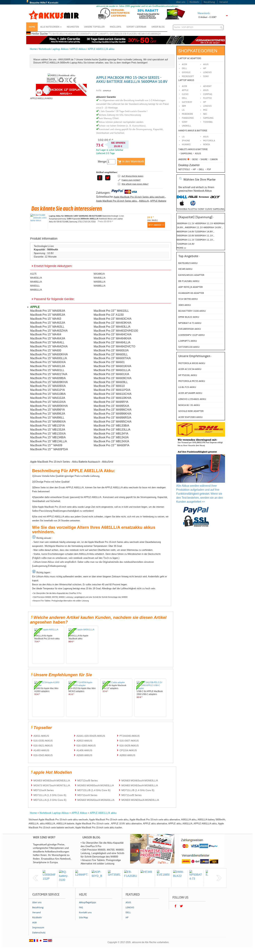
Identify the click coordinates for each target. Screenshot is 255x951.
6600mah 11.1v (186, 239)
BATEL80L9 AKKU (188, 263)
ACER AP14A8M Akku (190, 393)
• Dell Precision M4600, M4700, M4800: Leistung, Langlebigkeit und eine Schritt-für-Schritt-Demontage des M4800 (80, 597)
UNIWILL (186, 125)
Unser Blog (158, 26)
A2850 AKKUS (127, 755)
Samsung (186, 153)
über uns (180, 2)
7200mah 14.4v (185, 243)
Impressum (38, 927)
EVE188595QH (153, 34)
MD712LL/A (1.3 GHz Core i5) (49, 800)
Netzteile (184, 169)
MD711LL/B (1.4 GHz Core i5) (137, 790)
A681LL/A (144, 201)
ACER (184, 86)
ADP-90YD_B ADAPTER (190, 287)
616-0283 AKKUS (86, 745)
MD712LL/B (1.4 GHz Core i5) (93, 790)
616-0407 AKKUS (129, 740)
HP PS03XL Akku (187, 375)
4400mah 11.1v (194, 227)
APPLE (185, 90)
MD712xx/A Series (43, 790)
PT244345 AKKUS (129, 735)
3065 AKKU (184, 305)
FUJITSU (207, 98)
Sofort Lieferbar (136, 26)
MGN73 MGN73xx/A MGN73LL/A (51, 785)
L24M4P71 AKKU (187, 340)
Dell (184, 68)
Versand (223, 2)
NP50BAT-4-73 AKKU (189, 323)
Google (186, 72)
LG (183, 110)
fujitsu (192, 209)
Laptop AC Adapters (189, 58)
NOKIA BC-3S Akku (189, 405)
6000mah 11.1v (204, 235)
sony (201, 209)
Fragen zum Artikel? (131, 180)
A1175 (33, 274)
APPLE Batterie (158, 201)
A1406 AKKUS (84, 750)
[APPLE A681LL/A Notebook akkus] (61, 75)
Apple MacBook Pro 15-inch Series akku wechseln (139, 197)
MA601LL (35, 285)
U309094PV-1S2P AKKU (191, 335)
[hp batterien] (193, 204)
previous (35, 878)
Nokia (206, 144)
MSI (205, 110)
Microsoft (188, 76)
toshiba (182, 209)
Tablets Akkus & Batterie (193, 149)
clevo (208, 209)
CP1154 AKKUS (128, 750)
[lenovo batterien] (204, 198)
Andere (182, 159)
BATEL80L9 (59, 34)
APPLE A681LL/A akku (101, 49)
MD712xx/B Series (87, 780)
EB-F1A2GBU (130, 34)
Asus (206, 64)
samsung (218, 209)
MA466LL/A (36, 282)
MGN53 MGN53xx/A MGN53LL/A (51, 780)
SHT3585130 (115, 34)
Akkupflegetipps (87, 902)
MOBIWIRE (187, 114)
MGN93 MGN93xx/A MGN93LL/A (95, 785)
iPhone (186, 140)
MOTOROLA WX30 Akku (191, 363)
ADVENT (207, 86)
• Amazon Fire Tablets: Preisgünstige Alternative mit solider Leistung (60, 601)
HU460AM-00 (72, 34)
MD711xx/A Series (87, 795)
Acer (184, 64)
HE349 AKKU (185, 269)
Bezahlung (209, 2)
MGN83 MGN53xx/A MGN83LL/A (139, 785)
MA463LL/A (36, 278)
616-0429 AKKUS (129, 745)
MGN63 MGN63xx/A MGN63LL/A (139, 780)
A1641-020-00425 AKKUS (90, 735)
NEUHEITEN (73, 26)
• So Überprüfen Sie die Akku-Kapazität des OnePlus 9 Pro (56, 593)
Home (32, 26)
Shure (203, 159)
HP (204, 68)
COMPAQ (207, 94)
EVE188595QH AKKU (189, 328)
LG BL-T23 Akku (187, 387)
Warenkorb (204, 13)
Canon (214, 159)
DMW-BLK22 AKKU (188, 316)
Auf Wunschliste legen (132, 176)
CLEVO (185, 94)
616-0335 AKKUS (43, 740)
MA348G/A (99, 274)
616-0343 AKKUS (43, 755)
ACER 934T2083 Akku (190, 417)
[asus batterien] (193, 198)
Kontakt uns (85, 912)
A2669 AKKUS (84, 755)
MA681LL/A (36, 289)
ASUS (206, 90)
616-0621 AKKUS (43, 745)
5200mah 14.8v (204, 231)
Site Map (83, 917)
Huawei (186, 144)
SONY (185, 122)
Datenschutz (38, 932)
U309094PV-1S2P (88, 34)
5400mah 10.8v (186, 235)
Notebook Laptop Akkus (53, 49)
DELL (184, 98)
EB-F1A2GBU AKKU (188, 281)
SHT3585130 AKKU (188, 346)
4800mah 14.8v (186, 231)
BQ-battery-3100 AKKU (192, 310)
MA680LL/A (99, 285)
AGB (34, 922)
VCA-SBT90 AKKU (188, 298)
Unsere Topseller (94, 26)
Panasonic (188, 118)
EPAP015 (107, 91)
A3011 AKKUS (41, 735)
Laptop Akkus (186, 80)
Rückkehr (194, 2)
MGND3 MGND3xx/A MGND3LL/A (140, 800)
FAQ (81, 907)
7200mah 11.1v (204, 239)
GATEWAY (187, 102)
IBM (184, 106)
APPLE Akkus (78, 49)
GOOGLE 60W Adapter (191, 411)
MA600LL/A (99, 282)
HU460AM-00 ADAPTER (191, 293)
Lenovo (207, 72)
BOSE (195, 159)
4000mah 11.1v (204, 223)
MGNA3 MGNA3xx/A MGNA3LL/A (95, 800)
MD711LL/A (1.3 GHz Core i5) (49, 795)
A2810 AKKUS (84, 740)
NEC (205, 114)
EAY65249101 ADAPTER (191, 275)
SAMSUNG (208, 118)
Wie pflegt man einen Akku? (135, 184)
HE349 (141, 34)
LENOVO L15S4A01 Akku (192, 399)
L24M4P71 (103, 34)
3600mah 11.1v (185, 223)
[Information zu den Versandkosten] (200, 446)
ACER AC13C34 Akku (189, 369)
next (219, 878)
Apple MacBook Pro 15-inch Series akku (117, 201)
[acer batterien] (215, 198)
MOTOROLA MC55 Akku (191, 381)
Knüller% (115, 26)
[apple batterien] (182, 204)
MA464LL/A (99, 278)
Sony (206, 76)
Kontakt (53, 2)
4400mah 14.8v (212, 227)
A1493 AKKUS (41, 750)
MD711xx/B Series (131, 795)
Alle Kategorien (50, 26)
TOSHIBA (207, 122)
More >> (181, 247)
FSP (208, 169)
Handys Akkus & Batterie (192, 130)
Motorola (209, 140)
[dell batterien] (182, 198)
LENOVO (207, 106)
